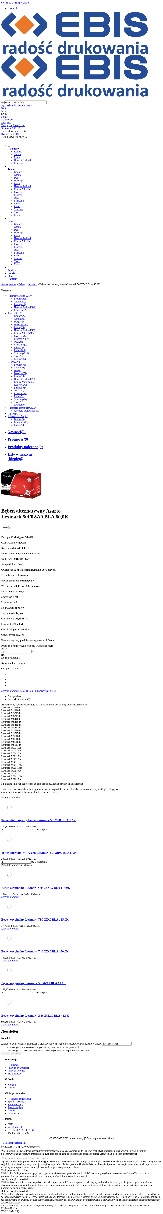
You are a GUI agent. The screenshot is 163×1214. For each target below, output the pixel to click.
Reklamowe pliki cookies (14, 1191)
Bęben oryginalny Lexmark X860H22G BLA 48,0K (35, 1015)
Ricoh (17, 206)
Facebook (13, 8)
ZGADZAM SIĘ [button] (10, 1211)
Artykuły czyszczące (26, 410)
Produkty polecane (25, 447)
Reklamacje (13, 1113)
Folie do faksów (18, 416)
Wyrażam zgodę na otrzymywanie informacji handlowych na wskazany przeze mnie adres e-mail (48, 1050)
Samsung (18, 209)
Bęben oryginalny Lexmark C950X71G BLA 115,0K (35, 887)
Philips (17, 203)
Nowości (17, 432)
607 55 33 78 (8, 2)
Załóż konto (19, 125)
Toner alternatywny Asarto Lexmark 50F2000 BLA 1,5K (38, 820)
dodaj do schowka (10, 668)
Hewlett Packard (22, 160)
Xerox (17, 215)
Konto (4, 116)
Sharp (17, 212)
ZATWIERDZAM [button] (10, 1202)
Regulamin (13, 1065)
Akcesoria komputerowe (22, 407)
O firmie (12, 1087)
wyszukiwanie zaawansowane (16, 105)
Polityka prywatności (18, 1067)
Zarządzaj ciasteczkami (14, 1142)
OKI (16, 197)
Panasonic (19, 200)
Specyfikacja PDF (47, 690)
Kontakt (12, 1084)
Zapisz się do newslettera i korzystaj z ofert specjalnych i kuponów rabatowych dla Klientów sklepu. (51, 1043)
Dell (16, 177)
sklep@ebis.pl (22, 2)
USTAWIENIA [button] (9, 1208)
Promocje (18, 439)
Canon (17, 154)
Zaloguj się (6, 125)
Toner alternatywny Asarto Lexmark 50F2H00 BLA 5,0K (39, 852)
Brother (18, 151)
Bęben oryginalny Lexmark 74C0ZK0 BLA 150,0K (35, 951)
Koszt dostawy (15, 1104)
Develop (18, 180)
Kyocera (18, 192)
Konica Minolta (22, 189)
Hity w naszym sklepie (20, 456)
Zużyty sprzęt (14, 1073)
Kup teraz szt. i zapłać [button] (13, 663)
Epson (17, 157)
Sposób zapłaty (15, 1107)
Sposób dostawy (16, 1101)
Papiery (13, 413)
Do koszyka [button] (41, 829)
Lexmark (18, 163)
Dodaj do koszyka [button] (10, 657)
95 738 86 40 (27, 1130)
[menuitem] (85, 154)
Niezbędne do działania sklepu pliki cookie (26, 1158)
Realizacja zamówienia (19, 1098)
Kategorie (6, 290)
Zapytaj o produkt (10, 690)
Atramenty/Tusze (20, 295)
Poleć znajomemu (29, 690)
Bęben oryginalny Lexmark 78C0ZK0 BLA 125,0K (35, 919)
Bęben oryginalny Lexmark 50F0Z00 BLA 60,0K (33, 983)
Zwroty (11, 1110)
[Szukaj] (2, 102)
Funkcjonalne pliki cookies (14, 1170)
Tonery (14, 313)
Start (3, 108)
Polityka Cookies (16, 1070)
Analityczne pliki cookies (14, 1179)
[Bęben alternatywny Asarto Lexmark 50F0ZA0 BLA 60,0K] (21, 503)
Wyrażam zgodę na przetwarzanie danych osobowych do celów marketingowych (41, 1047)
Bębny (14, 361)
